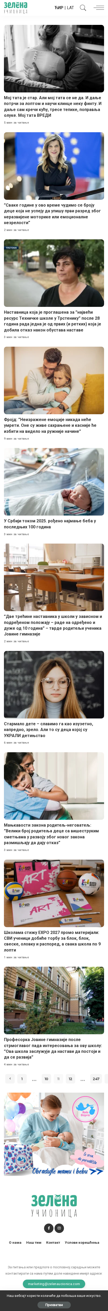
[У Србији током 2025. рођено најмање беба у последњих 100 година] (54, 482)
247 (96, 1079)
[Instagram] (59, 1228)
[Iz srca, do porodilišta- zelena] (54, 1133)
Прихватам (54, 1305)
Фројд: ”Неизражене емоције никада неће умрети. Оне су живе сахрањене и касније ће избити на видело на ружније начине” (50, 425)
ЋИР (59, 7)
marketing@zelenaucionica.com (54, 1284)
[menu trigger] (97, 8)
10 (46, 1079)
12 (70, 1079)
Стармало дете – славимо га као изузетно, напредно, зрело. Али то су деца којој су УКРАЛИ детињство (48, 729)
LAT (70, 7)
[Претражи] (82, 8)
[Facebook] (48, 1228)
